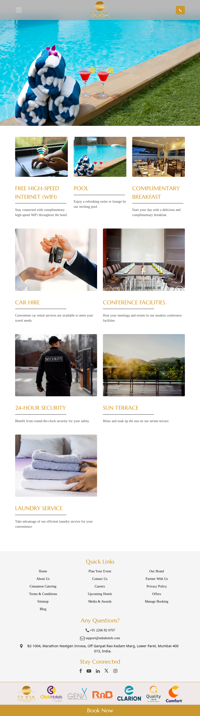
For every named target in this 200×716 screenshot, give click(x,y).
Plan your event (100, 571)
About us (43, 579)
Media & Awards (99, 601)
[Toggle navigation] (26, 10)
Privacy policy (157, 586)
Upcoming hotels (100, 594)
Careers (100, 586)
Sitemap (43, 601)
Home (43, 571)
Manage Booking (156, 601)
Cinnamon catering (43, 586)
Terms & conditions (43, 594)
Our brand (156, 571)
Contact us (99, 579)
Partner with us (157, 579)
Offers (156, 594)
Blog (43, 609)
